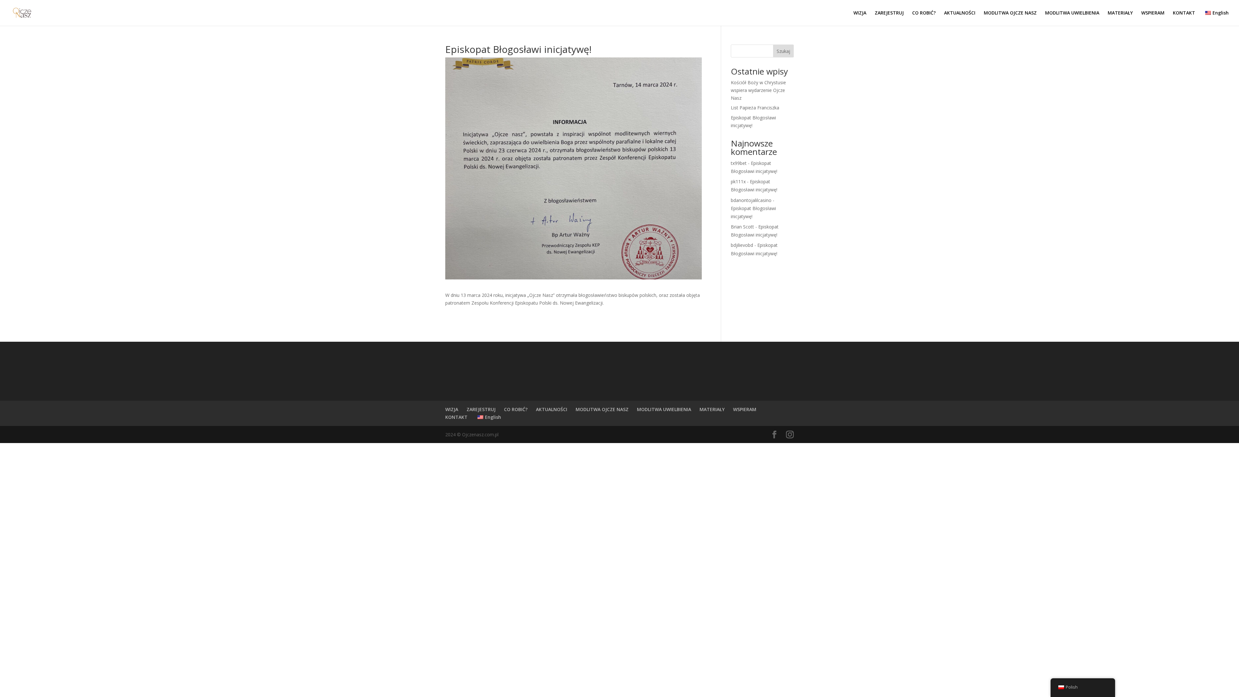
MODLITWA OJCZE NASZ (1010, 13)
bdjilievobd (742, 245)
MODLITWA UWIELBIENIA (1072, 13)
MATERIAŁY (1120, 13)
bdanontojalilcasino (751, 200)
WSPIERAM (1152, 13)
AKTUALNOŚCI (959, 13)
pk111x (738, 181)
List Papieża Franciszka (755, 108)
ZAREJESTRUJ (889, 13)
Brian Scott (742, 227)
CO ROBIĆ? (924, 13)
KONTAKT (1184, 13)
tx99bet (739, 163)
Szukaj (783, 51)
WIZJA (859, 13)
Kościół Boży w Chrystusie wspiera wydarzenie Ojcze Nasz (758, 90)
